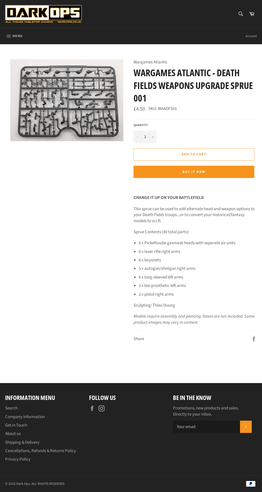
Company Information (25, 417)
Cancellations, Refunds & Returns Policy (40, 451)
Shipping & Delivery (22, 442)
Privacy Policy (17, 459)
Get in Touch (16, 425)
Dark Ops (23, 483)
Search (11, 408)
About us (13, 434)
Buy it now (193, 172)
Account (251, 36)
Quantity (141, 125)
